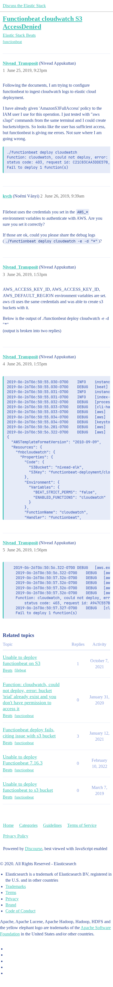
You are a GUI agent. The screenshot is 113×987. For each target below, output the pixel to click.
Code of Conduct (20, 911)
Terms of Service (82, 825)
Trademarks (15, 886)
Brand (10, 905)
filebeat (20, 670)
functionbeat (12, 42)
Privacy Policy (15, 836)
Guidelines (52, 825)
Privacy (12, 898)
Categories (28, 825)
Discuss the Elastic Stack (24, 5)
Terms (10, 892)
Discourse (33, 848)
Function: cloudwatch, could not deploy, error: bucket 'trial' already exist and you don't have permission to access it (31, 696)
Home (8, 825)
